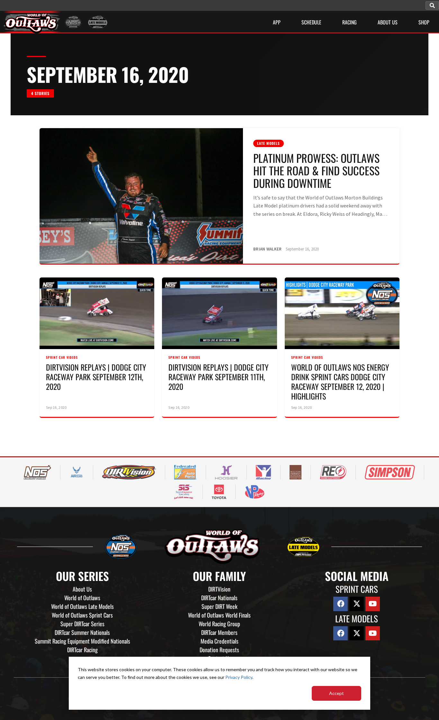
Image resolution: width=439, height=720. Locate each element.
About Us (82, 589)
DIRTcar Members (219, 632)
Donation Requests (219, 649)
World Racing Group (219, 623)
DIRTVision (219, 589)
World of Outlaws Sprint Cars (82, 615)
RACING (349, 22)
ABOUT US (388, 22)
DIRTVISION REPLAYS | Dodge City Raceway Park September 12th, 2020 (96, 376)
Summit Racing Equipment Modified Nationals (82, 641)
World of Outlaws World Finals (219, 615)
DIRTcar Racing (82, 649)
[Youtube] (372, 604)
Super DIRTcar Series (82, 623)
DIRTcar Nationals (219, 597)
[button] (432, 5)
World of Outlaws (82, 597)
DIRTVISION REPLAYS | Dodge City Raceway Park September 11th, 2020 (218, 376)
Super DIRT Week (219, 606)
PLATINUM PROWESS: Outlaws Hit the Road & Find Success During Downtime (316, 170)
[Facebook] (340, 604)
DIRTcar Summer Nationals (82, 632)
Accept (336, 693)
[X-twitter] (356, 604)
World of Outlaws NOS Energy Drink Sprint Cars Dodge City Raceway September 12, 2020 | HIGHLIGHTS (340, 381)
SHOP (423, 22)
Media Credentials (219, 641)
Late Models (268, 143)
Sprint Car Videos (62, 357)
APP (277, 22)
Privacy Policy (238, 677)
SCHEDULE (311, 22)
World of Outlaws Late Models (82, 606)
